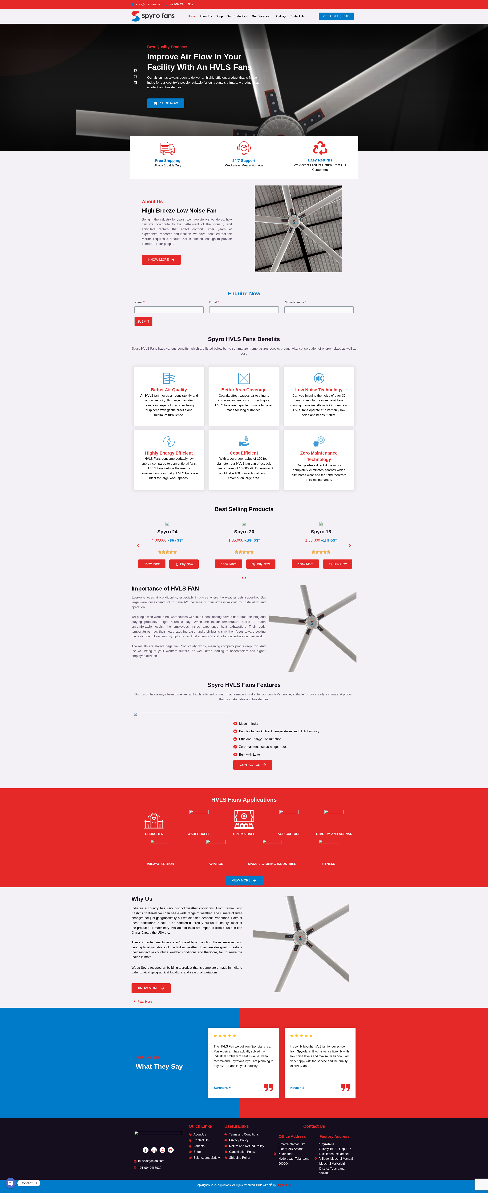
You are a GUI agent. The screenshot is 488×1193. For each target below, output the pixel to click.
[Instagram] (135, 77)
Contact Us (297, 16)
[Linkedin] (135, 83)
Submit (143, 321)
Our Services (260, 16)
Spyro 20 (169, 531)
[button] (165, 103)
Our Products (236, 16)
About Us (205, 16)
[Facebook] (135, 70)
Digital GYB (284, 1185)
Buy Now (187, 564)
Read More (144, 1001)
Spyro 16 (323, 531)
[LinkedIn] (154, 1150)
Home (192, 16)
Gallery (281, 16)
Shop (219, 16)
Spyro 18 (246, 531)
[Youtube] (171, 1150)
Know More (153, 564)
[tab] (244, 1001)
